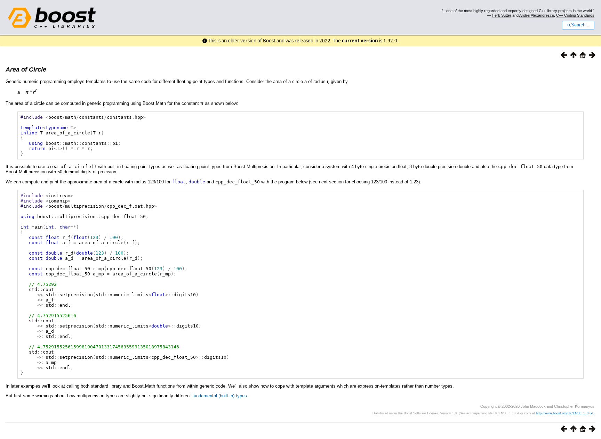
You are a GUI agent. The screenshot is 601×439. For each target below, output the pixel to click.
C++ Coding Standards (575, 15)
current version (360, 41)
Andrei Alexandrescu (536, 15)
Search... (580, 25)
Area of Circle (26, 69)
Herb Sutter (501, 15)
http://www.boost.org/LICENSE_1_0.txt (564, 413)
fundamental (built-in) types (219, 395)
